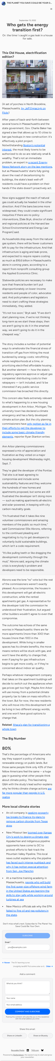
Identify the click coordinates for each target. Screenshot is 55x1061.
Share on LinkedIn (14, 1036)
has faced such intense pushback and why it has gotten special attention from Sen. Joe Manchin (28, 867)
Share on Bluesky (40, 1036)
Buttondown (18, 1055)
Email (8, 942)
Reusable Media (17, 1050)
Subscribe (27, 935)
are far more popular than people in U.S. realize (27, 793)
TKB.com (35, 1050)
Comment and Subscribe (27, 1011)
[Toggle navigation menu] (51, 9)
